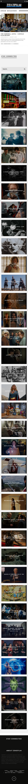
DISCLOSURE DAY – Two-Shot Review (14, 446)
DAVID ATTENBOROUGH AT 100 (14, 574)
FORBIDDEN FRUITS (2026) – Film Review (14, 647)
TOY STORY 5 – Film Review (14, 409)
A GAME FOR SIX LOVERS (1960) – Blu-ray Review (14, 172)
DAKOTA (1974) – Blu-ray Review (14, 464)
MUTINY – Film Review (14, 81)
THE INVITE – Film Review (14, 336)
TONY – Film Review (14, 154)
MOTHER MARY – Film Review (14, 665)
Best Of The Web (10, 772)
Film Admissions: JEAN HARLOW (14, 245)
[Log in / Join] (27, 1)
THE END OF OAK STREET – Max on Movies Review (14, 136)
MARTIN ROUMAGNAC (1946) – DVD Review (14, 117)
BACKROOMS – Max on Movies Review (14, 501)
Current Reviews (7, 43)
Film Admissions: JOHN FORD (14, 373)
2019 (2, 43)
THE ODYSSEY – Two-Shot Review (14, 282)
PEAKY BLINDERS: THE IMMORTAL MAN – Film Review (14, 629)
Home (6, 770)
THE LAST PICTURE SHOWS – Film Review (14, 99)
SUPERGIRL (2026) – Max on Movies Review (14, 391)
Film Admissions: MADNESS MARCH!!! (14, 684)
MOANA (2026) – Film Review (14, 300)
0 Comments (16, 43)
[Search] (25, 1)
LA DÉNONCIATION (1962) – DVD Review (14, 227)
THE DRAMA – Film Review (14, 702)
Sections (10, 771)
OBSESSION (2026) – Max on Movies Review (14, 556)
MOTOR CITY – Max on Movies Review (14, 264)
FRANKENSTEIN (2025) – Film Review (14, 720)
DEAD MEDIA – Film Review (14, 190)
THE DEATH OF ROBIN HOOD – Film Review (14, 428)
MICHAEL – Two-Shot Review (14, 610)
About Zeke (13, 770)
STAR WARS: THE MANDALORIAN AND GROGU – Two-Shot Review (14, 538)
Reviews (22, 770)
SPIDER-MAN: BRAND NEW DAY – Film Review (14, 209)
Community (21, 772)
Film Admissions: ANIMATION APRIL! (14, 592)
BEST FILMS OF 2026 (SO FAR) (14, 318)
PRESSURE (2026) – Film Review (14, 519)
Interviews (18, 771)
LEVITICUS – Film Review (14, 355)
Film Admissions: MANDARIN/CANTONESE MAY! (14, 483)
